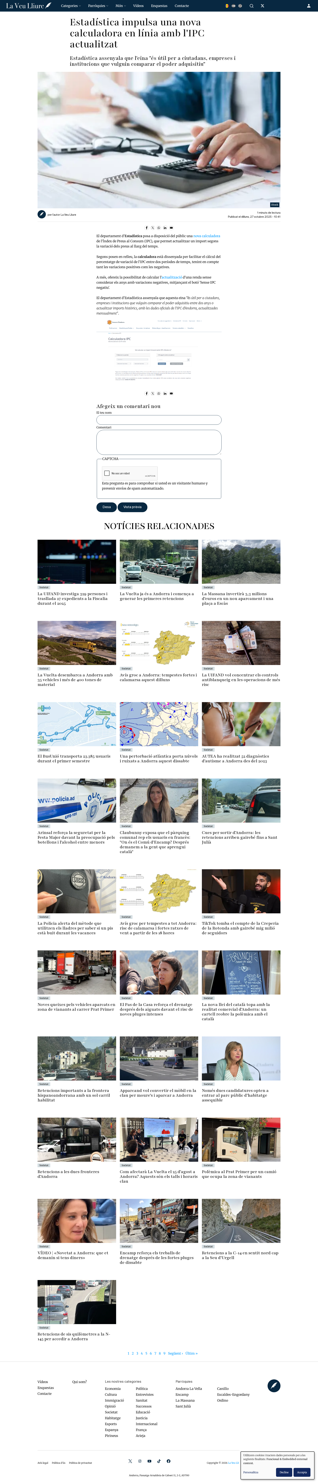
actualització (172, 277)
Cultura (111, 1394)
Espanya (111, 1430)
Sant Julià (183, 1406)
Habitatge (113, 1418)
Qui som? (79, 1382)
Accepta (302, 1472)
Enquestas (159, 6)
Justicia (142, 1418)
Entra (309, 6)
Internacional (147, 1424)
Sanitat (141, 1400)
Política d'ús (58, 1462)
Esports (111, 1424)
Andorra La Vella (189, 1389)
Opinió (110, 1406)
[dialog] (277, 1465)
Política (142, 1389)
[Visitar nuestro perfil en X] (263, 6)
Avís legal (43, 1462)
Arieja (140, 1436)
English (240, 6)
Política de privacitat (80, 1462)
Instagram (140, 1461)
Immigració (114, 1400)
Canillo (223, 1389)
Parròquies (96, 6)
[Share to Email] (171, 227)
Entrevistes (145, 1394)
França (141, 1430)
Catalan (227, 6)
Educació (143, 1412)
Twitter (130, 1461)
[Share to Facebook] (146, 227)
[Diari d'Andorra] (29, 5)
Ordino (222, 1400)
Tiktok (159, 1461)
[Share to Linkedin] (165, 227)
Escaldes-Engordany (233, 1394)
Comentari (103, 427)
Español (233, 6)
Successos (144, 1406)
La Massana (185, 1400)
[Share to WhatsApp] (158, 227)
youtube (149, 1461)
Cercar (252, 6)
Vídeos (138, 6)
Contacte (182, 6)
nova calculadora (206, 236)
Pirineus (111, 1436)
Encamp (182, 1394)
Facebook (168, 1461)
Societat (111, 1412)
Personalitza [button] (250, 1472)
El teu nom (104, 412)
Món (119, 6)
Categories (69, 6)
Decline (284, 1472)
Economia (113, 1389)
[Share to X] (153, 228)
